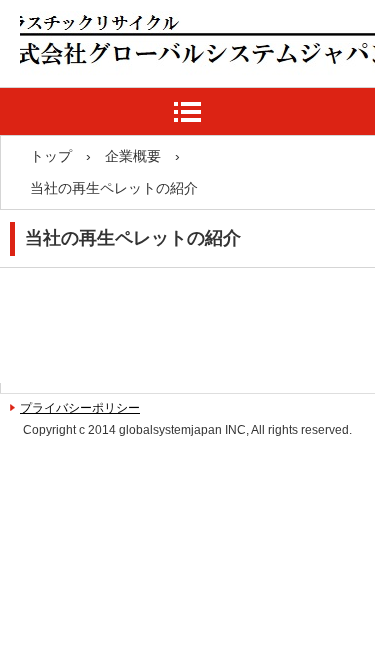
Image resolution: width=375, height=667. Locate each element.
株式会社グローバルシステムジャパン (173, 90)
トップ (51, 156)
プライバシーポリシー (80, 408)
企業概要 (133, 156)
